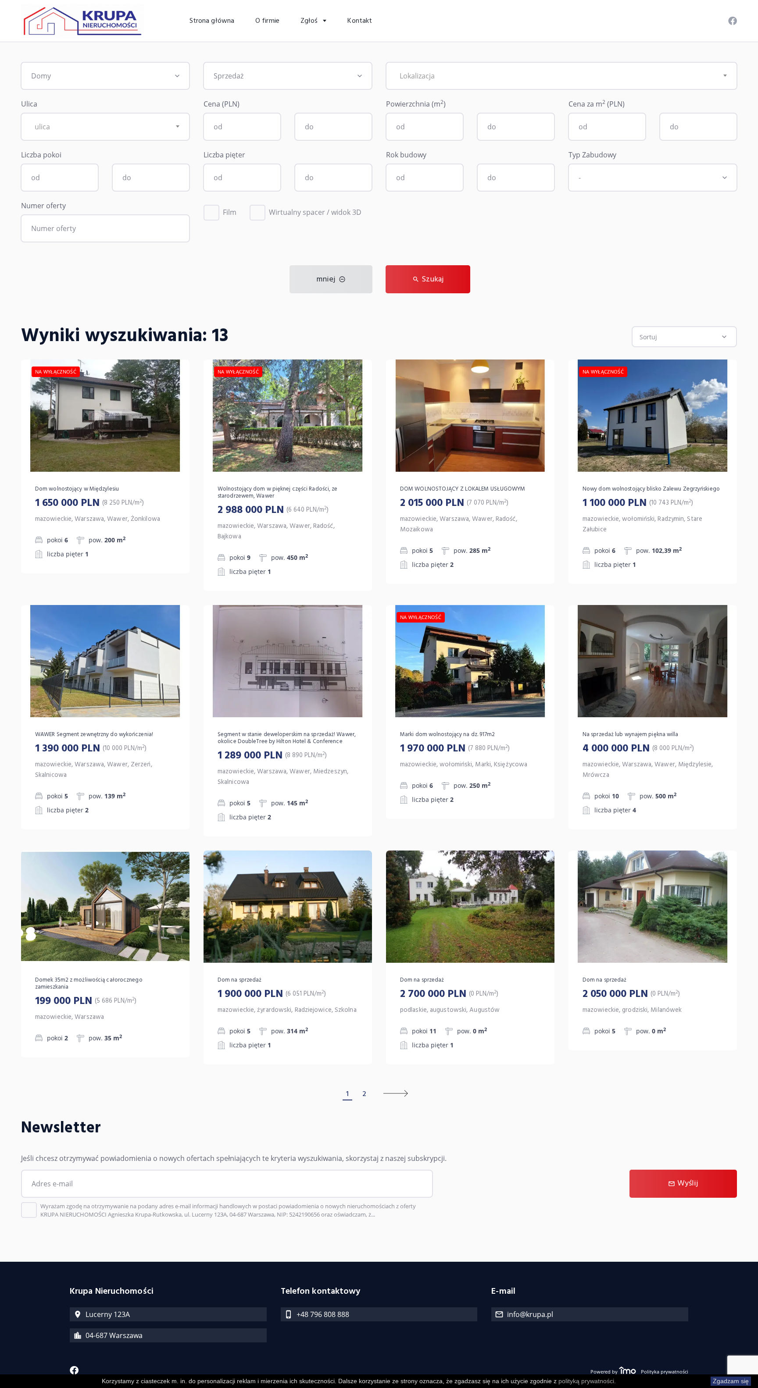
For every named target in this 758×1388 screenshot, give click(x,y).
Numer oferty (43, 205)
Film (229, 212)
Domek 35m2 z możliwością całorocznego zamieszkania (89, 984)
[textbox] (561, 75)
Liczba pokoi (41, 155)
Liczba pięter (224, 155)
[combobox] (561, 76)
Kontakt (359, 21)
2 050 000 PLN (631, 994)
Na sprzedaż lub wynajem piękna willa (631, 734)
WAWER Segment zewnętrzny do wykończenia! (94, 734)
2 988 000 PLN (273, 510)
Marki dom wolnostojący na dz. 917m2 (447, 734)
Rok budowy (406, 155)
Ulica (29, 104)
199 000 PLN (85, 1001)
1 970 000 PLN (455, 748)
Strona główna (212, 21)
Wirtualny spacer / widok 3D (315, 212)
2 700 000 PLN (449, 994)
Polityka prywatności (664, 1371)
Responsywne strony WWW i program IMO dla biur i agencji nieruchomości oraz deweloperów (627, 1371)
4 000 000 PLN (638, 748)
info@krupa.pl (530, 1314)
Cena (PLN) (222, 104)
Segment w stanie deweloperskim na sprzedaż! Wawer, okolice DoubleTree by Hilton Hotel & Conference (287, 738)
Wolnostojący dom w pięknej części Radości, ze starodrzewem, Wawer (278, 493)
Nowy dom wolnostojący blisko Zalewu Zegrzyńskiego (651, 489)
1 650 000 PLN (89, 503)
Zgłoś (310, 21)
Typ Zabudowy (592, 155)
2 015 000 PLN (454, 503)
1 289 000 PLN (272, 755)
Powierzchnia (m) (416, 104)
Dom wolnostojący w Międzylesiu (77, 489)
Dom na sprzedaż (240, 980)
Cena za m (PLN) (596, 104)
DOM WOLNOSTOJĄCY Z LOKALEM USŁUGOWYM (463, 489)
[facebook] (732, 19)
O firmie (267, 21)
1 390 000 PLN (91, 748)
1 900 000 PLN (272, 994)
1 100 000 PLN (638, 503)
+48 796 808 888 (323, 1314)
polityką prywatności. (587, 1380)
